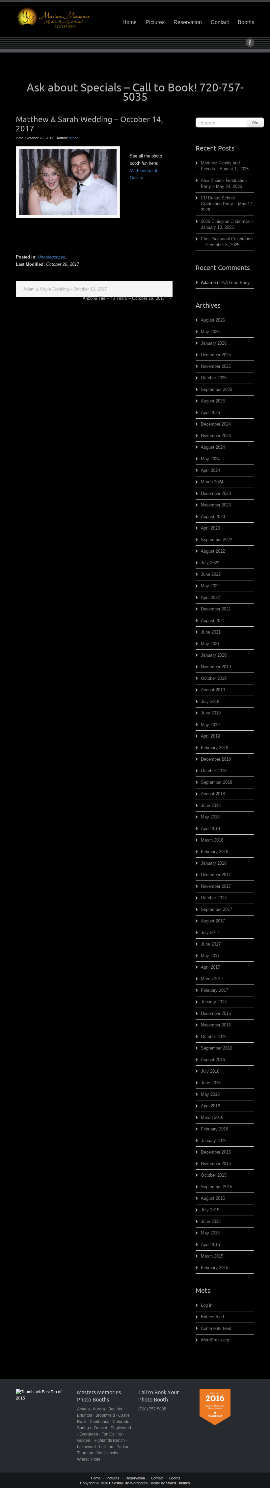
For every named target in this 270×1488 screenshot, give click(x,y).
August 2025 (213, 400)
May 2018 (210, 816)
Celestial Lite (119, 1483)
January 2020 (214, 655)
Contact (220, 22)
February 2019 (214, 747)
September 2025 (216, 389)
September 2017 (216, 909)
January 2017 (214, 1001)
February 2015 (214, 1267)
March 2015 (212, 1256)
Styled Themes (178, 1483)
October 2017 (214, 897)
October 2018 (214, 770)
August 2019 (213, 689)
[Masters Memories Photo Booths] (53, 17)
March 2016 (212, 1117)
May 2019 (210, 724)
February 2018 (214, 851)
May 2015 (210, 1232)
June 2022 (211, 574)
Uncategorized (51, 257)
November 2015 (216, 1163)
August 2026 (213, 320)
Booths (246, 22)
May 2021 (210, 643)
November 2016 (216, 1024)
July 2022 (210, 562)
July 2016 (210, 1071)
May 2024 (210, 458)
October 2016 (214, 1036)
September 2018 (216, 782)
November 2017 (216, 886)
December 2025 (216, 354)
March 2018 (212, 840)
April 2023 (210, 528)
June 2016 (211, 1082)
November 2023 (216, 504)
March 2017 (212, 978)
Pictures (155, 22)
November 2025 (216, 366)
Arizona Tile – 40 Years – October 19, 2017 (124, 298)
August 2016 (213, 1059)
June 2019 (211, 712)
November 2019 (216, 666)
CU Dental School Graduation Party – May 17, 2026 (227, 203)
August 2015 (213, 1198)
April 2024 (210, 470)
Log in (206, 1305)
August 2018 (213, 793)
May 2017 (210, 955)
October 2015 (214, 1175)
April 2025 (210, 412)
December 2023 (216, 493)
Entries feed (212, 1316)
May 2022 (210, 585)
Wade (73, 138)
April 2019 (210, 736)
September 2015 (216, 1186)
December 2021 (216, 608)
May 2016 (210, 1094)
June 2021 (211, 632)
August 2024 (213, 447)
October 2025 (214, 377)
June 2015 (211, 1221)
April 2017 (210, 967)
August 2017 (213, 920)
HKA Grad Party (234, 282)
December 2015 (216, 1152)
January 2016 (214, 1140)
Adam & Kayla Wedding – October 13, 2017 (65, 289)
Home (129, 22)
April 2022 (210, 597)
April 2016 (210, 1105)
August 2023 (213, 516)
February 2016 (214, 1128)
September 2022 (216, 539)
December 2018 (216, 759)
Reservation (188, 22)
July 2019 (210, 701)
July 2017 (210, 932)
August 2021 (213, 620)
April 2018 (210, 828)
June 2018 (211, 805)
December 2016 (216, 1013)
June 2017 (211, 944)
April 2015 (210, 1244)
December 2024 (216, 424)
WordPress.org (215, 1339)
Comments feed (216, 1328)
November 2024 (216, 435)
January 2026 (214, 343)
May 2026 (210, 331)
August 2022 (213, 551)
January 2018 (214, 863)
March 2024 (212, 481)
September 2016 (216, 1048)
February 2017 (214, 990)
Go (255, 122)
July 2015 (210, 1209)
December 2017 (216, 874)
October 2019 (214, 678)
